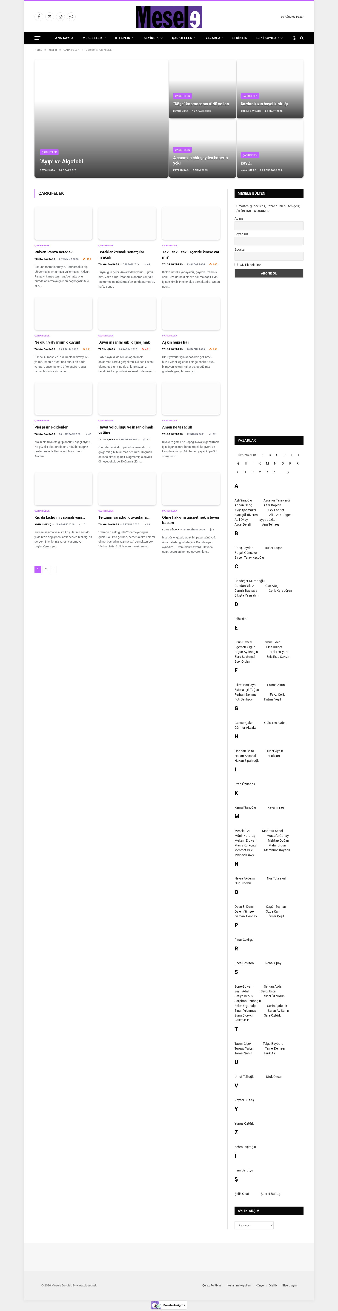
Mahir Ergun (277, 845)
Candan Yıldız (244, 586)
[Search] (301, 38)
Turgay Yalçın (244, 1048)
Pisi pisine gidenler (50, 427)
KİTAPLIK (122, 38)
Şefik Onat (242, 1194)
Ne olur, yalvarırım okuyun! (57, 342)
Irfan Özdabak (245, 784)
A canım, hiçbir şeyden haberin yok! (200, 160)
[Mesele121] (169, 16)
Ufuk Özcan (274, 1076)
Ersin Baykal (243, 642)
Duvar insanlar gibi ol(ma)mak (124, 342)
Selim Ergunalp (245, 1006)
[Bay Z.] (270, 148)
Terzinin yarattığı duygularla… (124, 517)
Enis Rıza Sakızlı (277, 656)
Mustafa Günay (277, 836)
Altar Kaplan (272, 505)
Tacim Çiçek (106, 349)
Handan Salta (244, 751)
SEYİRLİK (151, 38)
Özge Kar (272, 911)
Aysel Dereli (243, 524)
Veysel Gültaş (244, 1100)
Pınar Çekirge (244, 939)
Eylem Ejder (272, 642)
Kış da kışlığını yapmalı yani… (59, 517)
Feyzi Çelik (277, 694)
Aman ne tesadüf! (177, 427)
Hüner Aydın (274, 751)
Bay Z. (246, 163)
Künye (260, 1285)
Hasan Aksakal (245, 756)
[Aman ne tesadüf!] (191, 398)
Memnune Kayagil (277, 850)
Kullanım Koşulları (239, 1285)
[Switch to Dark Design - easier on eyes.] (294, 38)
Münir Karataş (245, 836)
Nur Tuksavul (276, 878)
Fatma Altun (276, 685)
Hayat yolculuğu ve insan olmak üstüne (125, 430)
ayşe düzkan (268, 519)
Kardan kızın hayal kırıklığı (264, 103)
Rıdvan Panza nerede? (53, 252)
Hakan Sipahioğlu (247, 760)
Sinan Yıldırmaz (245, 1010)
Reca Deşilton (244, 963)
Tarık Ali (269, 1053)
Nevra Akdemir (245, 878)
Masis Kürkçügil (246, 845)
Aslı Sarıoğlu (243, 500)
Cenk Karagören (280, 590)
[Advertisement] (269, 357)
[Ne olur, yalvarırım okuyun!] (63, 313)
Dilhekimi (241, 619)
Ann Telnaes (270, 524)
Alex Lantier (275, 510)
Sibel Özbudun (274, 996)
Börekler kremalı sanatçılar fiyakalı (121, 255)
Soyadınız (241, 234)
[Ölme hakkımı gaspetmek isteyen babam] (191, 488)
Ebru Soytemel (245, 656)
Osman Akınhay (246, 916)
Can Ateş (271, 586)
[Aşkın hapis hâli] (191, 313)
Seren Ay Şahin (278, 1010)
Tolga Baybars (251, 111)
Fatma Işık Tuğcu (247, 690)
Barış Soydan (244, 548)
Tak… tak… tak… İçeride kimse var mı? (190, 255)
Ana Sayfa (64, 38)
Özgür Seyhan (276, 906)
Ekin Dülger (274, 647)
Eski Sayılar (267, 38)
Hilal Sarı (273, 756)
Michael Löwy (244, 855)
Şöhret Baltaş (270, 1194)
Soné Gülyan (171, 529)
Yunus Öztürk (244, 1123)
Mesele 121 (243, 831)
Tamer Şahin (243, 1053)
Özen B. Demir (245, 906)
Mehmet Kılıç (244, 850)
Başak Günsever (246, 553)
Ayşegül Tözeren (246, 515)
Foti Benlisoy (244, 699)
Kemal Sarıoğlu (245, 807)
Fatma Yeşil (272, 699)
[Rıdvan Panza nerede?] (63, 223)
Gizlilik (273, 1285)
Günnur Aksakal (246, 727)
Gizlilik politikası (251, 265)
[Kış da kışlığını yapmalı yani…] (63, 488)
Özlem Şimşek (244, 911)
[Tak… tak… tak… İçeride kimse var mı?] (191, 223)
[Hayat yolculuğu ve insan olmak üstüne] (127, 398)
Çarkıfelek (49, 152)
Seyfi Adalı (242, 991)
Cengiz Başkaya (246, 590)
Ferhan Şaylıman (246, 694)
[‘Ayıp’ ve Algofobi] (101, 118)
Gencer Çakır (244, 723)
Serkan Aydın (273, 986)
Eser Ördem (243, 661)
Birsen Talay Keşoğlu (249, 557)
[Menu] (37, 38)
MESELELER (92, 38)
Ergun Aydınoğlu (246, 652)
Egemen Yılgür (245, 647)
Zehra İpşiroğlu (245, 1147)
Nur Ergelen (243, 883)
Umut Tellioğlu (245, 1076)
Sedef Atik (242, 1020)
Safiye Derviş (244, 996)
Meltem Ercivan (245, 840)
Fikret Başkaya (245, 685)
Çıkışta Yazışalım (246, 595)
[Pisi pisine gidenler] (63, 398)
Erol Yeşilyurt (278, 652)
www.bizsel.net (86, 1285)
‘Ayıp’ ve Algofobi (61, 161)
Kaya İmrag (181, 170)
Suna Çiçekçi (243, 1015)
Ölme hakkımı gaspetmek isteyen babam (190, 520)
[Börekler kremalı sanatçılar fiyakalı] (127, 223)
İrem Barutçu (244, 1170)
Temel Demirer (275, 1048)
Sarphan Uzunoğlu (248, 1001)
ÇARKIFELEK (182, 38)
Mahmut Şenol (272, 831)
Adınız (239, 218)
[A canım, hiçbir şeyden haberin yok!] (202, 148)
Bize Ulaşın (289, 1285)
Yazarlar (214, 38)
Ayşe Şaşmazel (245, 510)
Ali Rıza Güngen (280, 515)
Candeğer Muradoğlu (250, 581)
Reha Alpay (273, 963)
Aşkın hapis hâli (175, 342)
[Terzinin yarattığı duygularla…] (127, 488)
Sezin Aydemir (277, 1006)
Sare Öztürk (272, 1015)
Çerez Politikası (212, 1285)
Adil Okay (241, 519)
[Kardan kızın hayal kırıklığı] (270, 88)
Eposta (240, 249)
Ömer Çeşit (276, 916)
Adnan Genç (43, 524)
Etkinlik (239, 38)
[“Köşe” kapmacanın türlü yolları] (202, 88)
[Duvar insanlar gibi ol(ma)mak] (127, 313)
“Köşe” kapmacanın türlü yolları (201, 103)
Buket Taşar (273, 548)
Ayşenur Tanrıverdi (277, 500)
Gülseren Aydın (275, 723)
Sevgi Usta (47, 170)
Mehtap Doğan (278, 840)
